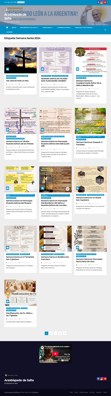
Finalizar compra (84, 392)
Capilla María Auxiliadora (13, 308)
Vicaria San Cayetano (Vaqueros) (95, 194)
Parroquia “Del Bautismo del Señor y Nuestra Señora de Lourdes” (55, 195)
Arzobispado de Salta (29, 27)
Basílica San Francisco (47, 254)
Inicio (14, 27)
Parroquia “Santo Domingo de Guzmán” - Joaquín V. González (89, 137)
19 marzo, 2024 (82, 265)
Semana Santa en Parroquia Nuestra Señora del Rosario (19, 202)
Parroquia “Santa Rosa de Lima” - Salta (86, 254)
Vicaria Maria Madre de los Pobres (15, 138)
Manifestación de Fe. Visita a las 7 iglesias (19, 314)
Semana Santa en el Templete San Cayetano (20, 258)
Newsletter (99, 392)
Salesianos (24, 308)
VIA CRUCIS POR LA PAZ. (17, 81)
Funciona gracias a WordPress (12, 392)
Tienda (105, 392)
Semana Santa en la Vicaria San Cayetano (88, 198)
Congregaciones (64, 27)
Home (71, 392)
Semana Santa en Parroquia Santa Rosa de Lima (89, 260)
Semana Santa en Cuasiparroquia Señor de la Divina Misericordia (88, 83)
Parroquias (47, 27)
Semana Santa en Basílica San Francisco (55, 258)
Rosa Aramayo (24, 84)
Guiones (9, 32)
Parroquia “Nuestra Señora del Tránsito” (17, 75)
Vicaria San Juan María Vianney (60, 75)
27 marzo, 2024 (12, 84)
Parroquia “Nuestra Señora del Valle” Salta (53, 136)
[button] (105, 30)
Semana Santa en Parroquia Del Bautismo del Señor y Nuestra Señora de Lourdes (54, 203)
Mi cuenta (92, 392)
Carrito (76, 392)
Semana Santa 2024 (46, 75)
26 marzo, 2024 (47, 84)
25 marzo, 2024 (82, 88)
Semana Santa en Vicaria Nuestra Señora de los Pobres (19, 142)
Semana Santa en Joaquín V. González (89, 143)
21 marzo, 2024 (82, 148)
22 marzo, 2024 (47, 149)
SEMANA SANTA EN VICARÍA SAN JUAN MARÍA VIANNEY (54, 79)
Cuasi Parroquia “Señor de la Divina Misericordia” (89, 75)
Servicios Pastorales (84, 27)
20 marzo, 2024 (12, 206)
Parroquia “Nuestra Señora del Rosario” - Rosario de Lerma (20, 195)
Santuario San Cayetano (13, 254)
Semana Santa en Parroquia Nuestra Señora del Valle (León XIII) (55, 143)
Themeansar (35, 392)
